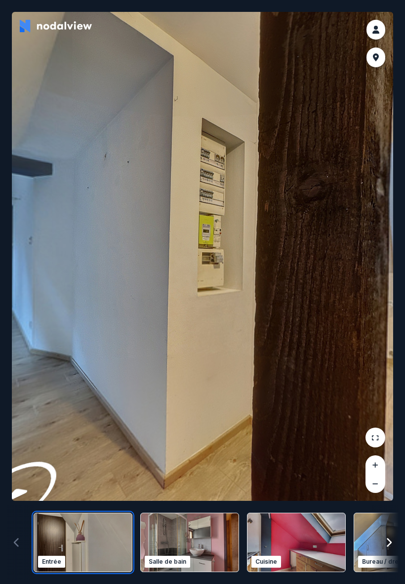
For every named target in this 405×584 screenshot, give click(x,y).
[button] (375, 30)
